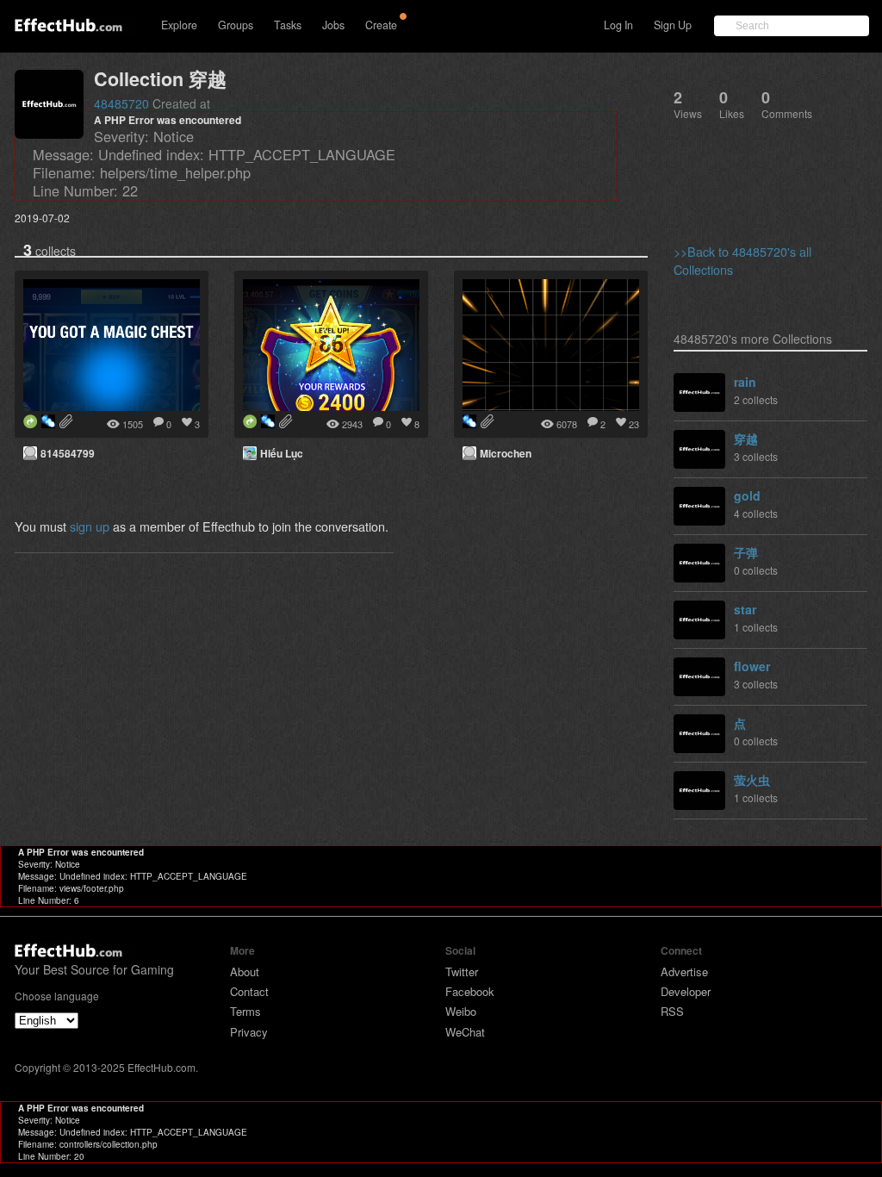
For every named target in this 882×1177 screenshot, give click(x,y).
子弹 (746, 552)
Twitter (461, 971)
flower (752, 666)
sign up (89, 526)
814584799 (67, 453)
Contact (249, 991)
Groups (235, 25)
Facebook (469, 991)
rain (745, 381)
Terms (245, 1011)
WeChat (465, 1032)
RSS (672, 1011)
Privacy (249, 1032)
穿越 (746, 438)
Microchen (505, 453)
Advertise (684, 971)
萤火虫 (752, 779)
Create (381, 25)
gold (747, 495)
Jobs (333, 25)
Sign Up (673, 25)
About (244, 971)
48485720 (121, 103)
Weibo (460, 1011)
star (745, 609)
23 (634, 424)
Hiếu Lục (281, 453)
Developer (686, 991)
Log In (618, 25)
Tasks (287, 25)
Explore (179, 25)
